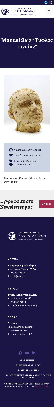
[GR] (46, 3)
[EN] (50, 3)
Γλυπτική (31, 161)
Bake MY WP (42, 386)
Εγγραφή (46, 203)
